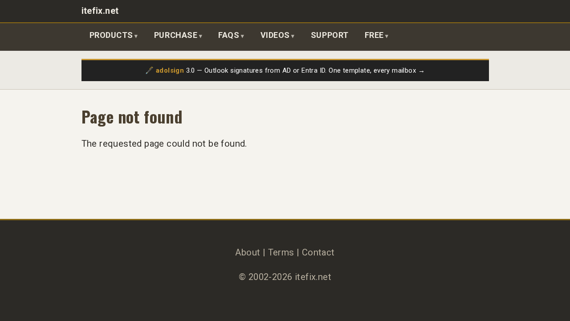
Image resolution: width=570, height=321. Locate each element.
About (247, 252)
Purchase (175, 35)
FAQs (228, 35)
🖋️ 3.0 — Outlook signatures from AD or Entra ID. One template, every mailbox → (285, 70)
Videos (275, 35)
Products (111, 35)
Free (374, 35)
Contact (318, 252)
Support (330, 35)
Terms (281, 252)
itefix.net (100, 11)
